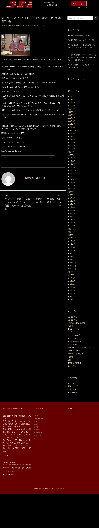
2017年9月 (71, 180)
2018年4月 (71, 158)
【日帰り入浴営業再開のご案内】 (79, 35)
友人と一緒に (72, 344)
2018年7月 (71, 152)
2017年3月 (71, 198)
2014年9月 (71, 272)
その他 (70, 326)
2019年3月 (71, 140)
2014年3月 (71, 287)
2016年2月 (71, 229)
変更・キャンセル (82, 7)
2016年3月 (71, 226)
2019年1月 (71, 146)
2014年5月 (71, 281)
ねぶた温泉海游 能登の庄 (11, 25)
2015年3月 (71, 253)
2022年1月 (71, 112)
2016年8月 (71, 210)
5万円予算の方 (73, 320)
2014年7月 (71, 275)
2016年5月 (71, 220)
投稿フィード (72, 386)
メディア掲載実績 (74, 341)
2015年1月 (71, 260)
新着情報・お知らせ (75, 354)
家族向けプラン (73, 351)
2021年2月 (71, 124)
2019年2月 (71, 143)
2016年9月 (71, 207)
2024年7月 (71, 97)
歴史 (69, 360)
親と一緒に (71, 366)
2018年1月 (71, 167)
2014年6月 (71, 278)
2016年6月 (71, 217)
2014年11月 (71, 266)
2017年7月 (71, 186)
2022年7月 (71, 106)
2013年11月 (71, 300)
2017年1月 (71, 204)
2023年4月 (71, 103)
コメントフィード (74, 389)
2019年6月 (71, 133)
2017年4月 (71, 195)
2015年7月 (71, 244)
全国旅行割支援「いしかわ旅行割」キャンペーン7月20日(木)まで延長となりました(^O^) (82, 47)
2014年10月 (71, 269)
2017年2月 (71, 201)
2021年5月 (71, 115)
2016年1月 (71, 232)
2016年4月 (71, 223)
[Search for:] (80, 18)
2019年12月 (71, 130)
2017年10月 (71, 177)
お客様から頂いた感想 (76, 323)
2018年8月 (71, 149)
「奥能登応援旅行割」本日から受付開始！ (82, 40)
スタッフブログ (73, 335)
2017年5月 (71, 192)
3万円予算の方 (73, 317)
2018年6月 (71, 155)
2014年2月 (71, 290)
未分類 (70, 357)
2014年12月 (71, 263)
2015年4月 (71, 250)
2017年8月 (71, 183)
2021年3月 (71, 121)
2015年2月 (71, 257)
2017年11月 (71, 174)
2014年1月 (71, 293)
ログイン (70, 383)
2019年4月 (71, 137)
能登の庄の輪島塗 (74, 363)
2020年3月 (71, 127)
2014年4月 (71, 284)
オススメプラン (73, 329)
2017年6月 (71, 189)
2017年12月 (71, 170)
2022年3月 (71, 109)
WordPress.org (72, 392)
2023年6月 (71, 100)
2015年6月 (71, 247)
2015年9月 (71, 241)
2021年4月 (71, 118)
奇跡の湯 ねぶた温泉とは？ (78, 347)
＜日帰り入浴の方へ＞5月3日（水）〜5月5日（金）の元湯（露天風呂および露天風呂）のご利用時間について (82, 57)
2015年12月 (71, 235)
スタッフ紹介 (27, 25)
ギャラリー (71, 332)
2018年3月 (71, 161)
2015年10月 (71, 238)
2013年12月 (71, 297)
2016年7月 (71, 213)
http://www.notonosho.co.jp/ (11, 151)
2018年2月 (71, 164)
